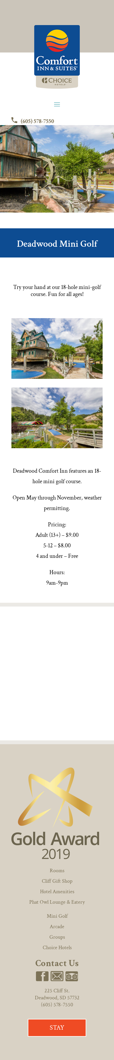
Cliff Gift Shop (57, 881)
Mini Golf (57, 916)
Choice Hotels (57, 947)
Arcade (57, 926)
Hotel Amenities (57, 891)
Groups (57, 937)
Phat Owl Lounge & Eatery (57, 902)
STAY (57, 1028)
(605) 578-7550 (37, 121)
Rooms (57, 870)
